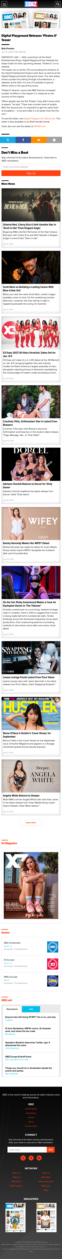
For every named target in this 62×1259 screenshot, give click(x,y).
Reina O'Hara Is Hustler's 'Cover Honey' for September (27, 735)
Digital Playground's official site (39, 118)
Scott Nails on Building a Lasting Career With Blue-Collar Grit (28, 288)
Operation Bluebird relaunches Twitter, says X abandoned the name (27, 1044)
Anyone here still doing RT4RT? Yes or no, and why (30, 1017)
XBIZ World (16, 1181)
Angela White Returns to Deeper (21, 795)
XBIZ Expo (45, 1185)
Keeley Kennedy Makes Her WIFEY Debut (26, 543)
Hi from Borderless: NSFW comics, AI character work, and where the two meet (28, 1030)
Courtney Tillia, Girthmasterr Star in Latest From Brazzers (30, 423)
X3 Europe (9, 959)
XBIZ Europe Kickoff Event (18, 1056)
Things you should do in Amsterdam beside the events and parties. (28, 1069)
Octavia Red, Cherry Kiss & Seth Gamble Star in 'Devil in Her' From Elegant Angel (29, 226)
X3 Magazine (9, 843)
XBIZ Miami (46, 1177)
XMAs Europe (10, 976)
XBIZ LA (45, 1172)
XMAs (45, 1190)
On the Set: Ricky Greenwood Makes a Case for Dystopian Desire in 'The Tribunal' (29, 604)
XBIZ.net (6, 1000)
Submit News (31, 1108)
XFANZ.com (40, 126)
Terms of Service (54, 1249)
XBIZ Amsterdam (12, 942)
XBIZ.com (16, 1172)
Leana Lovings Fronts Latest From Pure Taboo (29, 677)
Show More (31, 822)
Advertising (31, 1113)
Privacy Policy (31, 1126)
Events (5, 932)
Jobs (31, 1009)
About (31, 1121)
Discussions (12, 1009)
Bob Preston (7, 48)
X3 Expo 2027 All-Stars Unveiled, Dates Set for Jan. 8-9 (29, 354)
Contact (31, 1117)
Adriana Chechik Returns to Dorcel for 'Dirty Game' (27, 485)
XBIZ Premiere (16, 1185)
